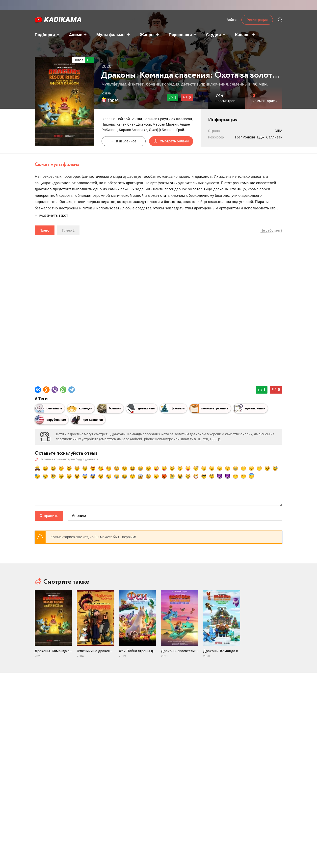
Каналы (243, 34)
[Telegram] (71, 389)
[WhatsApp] (63, 389)
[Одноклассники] (46, 389)
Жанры (147, 34)
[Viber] (55, 389)
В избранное (126, 141)
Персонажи (180, 34)
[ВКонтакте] (38, 389)
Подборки (45, 34)
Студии (213, 34)
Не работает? (271, 230)
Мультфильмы (111, 34)
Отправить (49, 515)
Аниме (75, 34)
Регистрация (257, 20)
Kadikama (63, 19)
